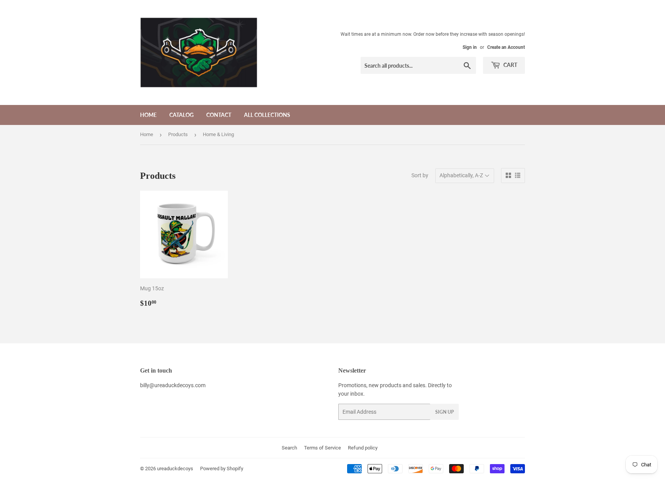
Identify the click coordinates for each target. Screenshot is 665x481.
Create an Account (506, 47)
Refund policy (363, 448)
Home (148, 115)
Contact (218, 115)
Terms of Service (322, 448)
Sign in (470, 47)
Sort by (419, 175)
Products (178, 134)
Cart (509, 65)
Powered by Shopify (221, 468)
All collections (267, 115)
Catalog (181, 115)
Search (289, 448)
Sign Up (444, 412)
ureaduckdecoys (175, 468)
